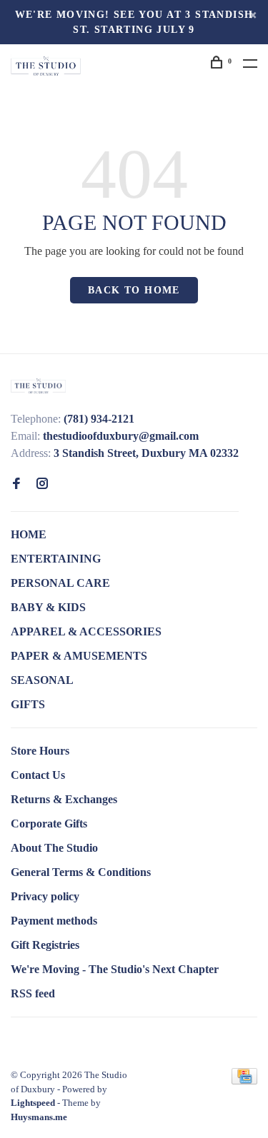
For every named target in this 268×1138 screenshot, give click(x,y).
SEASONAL (42, 680)
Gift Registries (45, 945)
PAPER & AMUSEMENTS (79, 656)
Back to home (134, 290)
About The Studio (54, 848)
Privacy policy (45, 896)
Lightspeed (33, 1102)
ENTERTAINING (56, 559)
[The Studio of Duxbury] (38, 385)
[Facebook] (16, 484)
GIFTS (28, 704)
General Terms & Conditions (81, 872)
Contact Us (38, 775)
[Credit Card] (244, 1080)
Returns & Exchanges (64, 799)
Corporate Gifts (49, 823)
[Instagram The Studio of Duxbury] (42, 484)
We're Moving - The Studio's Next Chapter (115, 969)
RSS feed (33, 993)
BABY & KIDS (48, 607)
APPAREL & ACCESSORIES (86, 631)
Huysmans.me (39, 1117)
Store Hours (40, 751)
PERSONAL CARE (60, 583)
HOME (28, 534)
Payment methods (54, 921)
